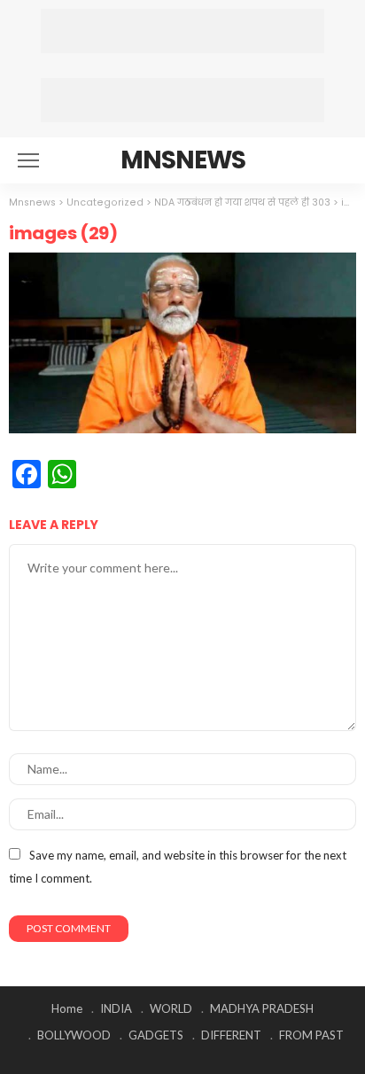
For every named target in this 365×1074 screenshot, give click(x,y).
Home (66, 1008)
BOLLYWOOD (74, 1035)
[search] (333, 160)
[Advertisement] (182, 31)
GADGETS (155, 1035)
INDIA (116, 1008)
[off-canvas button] (28, 160)
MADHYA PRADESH (262, 1008)
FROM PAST (311, 1035)
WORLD (171, 1008)
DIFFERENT (231, 1035)
